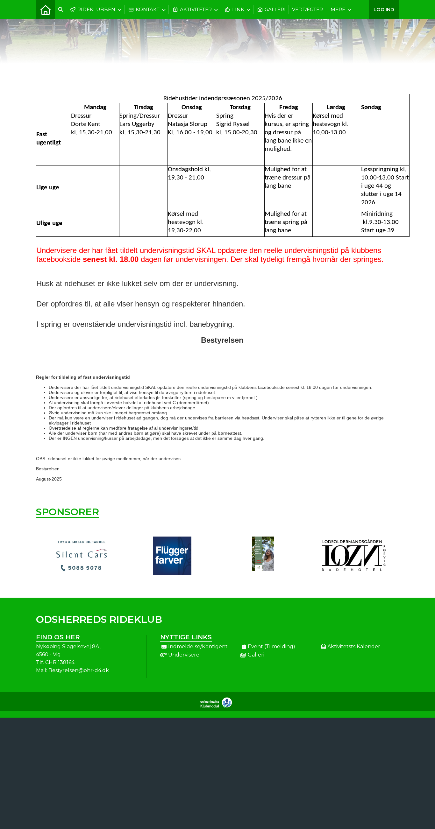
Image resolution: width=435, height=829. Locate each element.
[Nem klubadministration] (217, 706)
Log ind (384, 9)
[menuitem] (45, 9)
